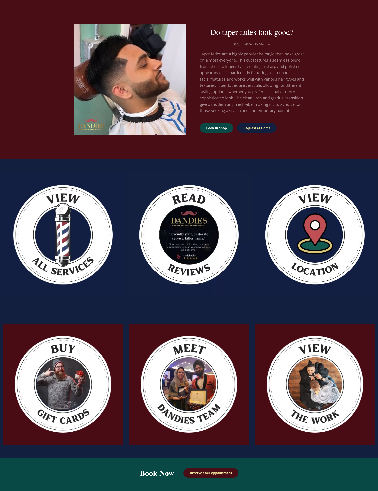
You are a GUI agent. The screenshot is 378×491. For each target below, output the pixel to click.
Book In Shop (216, 128)
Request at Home (256, 128)
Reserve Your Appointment (211, 473)
